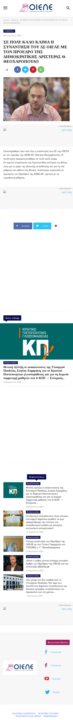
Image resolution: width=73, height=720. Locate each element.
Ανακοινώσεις (10, 362)
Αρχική (6, 20)
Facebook (56, 652)
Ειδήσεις (14, 20)
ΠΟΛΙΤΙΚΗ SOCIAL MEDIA (28, 716)
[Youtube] (46, 679)
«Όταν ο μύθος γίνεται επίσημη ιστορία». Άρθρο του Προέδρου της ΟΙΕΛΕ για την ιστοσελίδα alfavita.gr (47, 563)
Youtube (56, 678)
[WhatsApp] (41, 69)
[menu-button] (5, 8)
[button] (68, 8)
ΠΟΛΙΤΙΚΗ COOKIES (48, 713)
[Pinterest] (33, 69)
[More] (55, 226)
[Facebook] (17, 69)
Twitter (56, 692)
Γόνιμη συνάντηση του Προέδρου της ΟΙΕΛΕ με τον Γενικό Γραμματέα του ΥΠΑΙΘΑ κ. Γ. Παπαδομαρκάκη (45, 544)
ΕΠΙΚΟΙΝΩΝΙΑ (50, 716)
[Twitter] (25, 69)
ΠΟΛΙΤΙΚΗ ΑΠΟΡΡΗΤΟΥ (24, 713)
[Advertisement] (36, 272)
